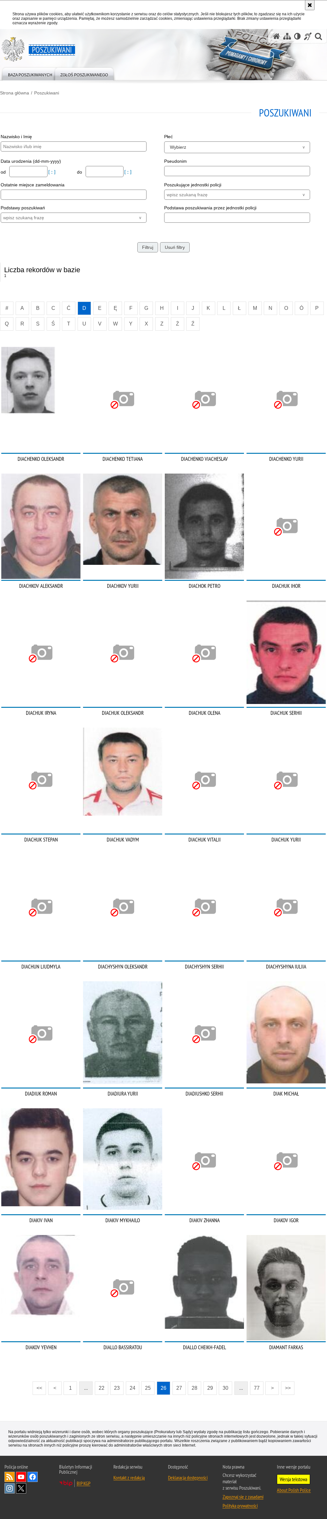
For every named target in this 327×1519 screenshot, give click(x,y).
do (80, 172)
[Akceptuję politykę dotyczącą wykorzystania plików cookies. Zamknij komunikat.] (310, 5)
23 (117, 1388)
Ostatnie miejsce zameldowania (33, 184)
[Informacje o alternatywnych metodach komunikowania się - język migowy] (308, 36)
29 (210, 1388)
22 (101, 1388)
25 (148, 1388)
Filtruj (147, 247)
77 (257, 1388)
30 (225, 1388)
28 (194, 1388)
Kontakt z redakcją (129, 1477)
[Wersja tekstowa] (297, 36)
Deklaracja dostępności (188, 1477)
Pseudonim (175, 161)
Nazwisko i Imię (16, 136)
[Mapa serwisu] (287, 36)
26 (163, 1388)
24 (132, 1388)
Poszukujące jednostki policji (192, 184)
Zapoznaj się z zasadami (243, 1496)
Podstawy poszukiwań (23, 207)
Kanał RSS (9, 1477)
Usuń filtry (175, 247)
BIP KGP (83, 1483)
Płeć (168, 136)
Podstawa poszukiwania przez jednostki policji (210, 207)
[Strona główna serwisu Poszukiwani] (276, 36)
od (4, 172)
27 (179, 1388)
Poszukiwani (46, 92)
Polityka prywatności (240, 1505)
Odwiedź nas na (21, 1477)
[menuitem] (30, 73)
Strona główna (14, 92)
